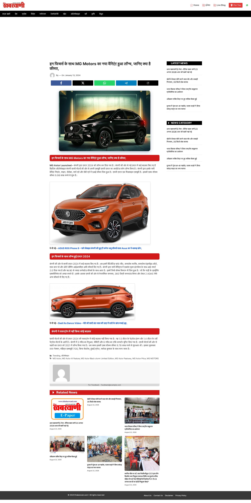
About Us (147, 495)
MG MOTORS (153, 358)
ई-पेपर (208, 5)
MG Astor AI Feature (71, 358)
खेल (64, 14)
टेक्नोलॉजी (54, 14)
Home (196, 5)
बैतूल (101, 14)
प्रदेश (24, 14)
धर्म (86, 14)
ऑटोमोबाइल (75, 14)
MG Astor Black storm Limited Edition (97, 358)
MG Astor (57, 358)
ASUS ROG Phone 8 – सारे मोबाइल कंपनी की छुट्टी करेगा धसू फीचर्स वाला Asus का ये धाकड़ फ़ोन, (100, 248)
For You (237, 5)
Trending (56, 355)
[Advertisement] (125, 36)
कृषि (93, 14)
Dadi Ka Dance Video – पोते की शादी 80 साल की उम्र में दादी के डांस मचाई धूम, (92, 323)
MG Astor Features (123, 358)
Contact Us (158, 495)
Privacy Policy (180, 495)
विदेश (33, 14)
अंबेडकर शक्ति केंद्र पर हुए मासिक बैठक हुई (63, 456)
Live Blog (221, 5)
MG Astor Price (139, 358)
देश (16, 14)
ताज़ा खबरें (6, 14)
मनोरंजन (43, 14)
